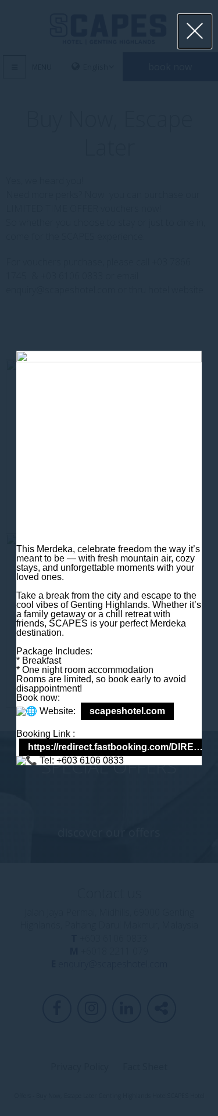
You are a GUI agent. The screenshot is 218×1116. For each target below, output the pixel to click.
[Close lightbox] (195, 31)
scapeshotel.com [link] (127, 711)
